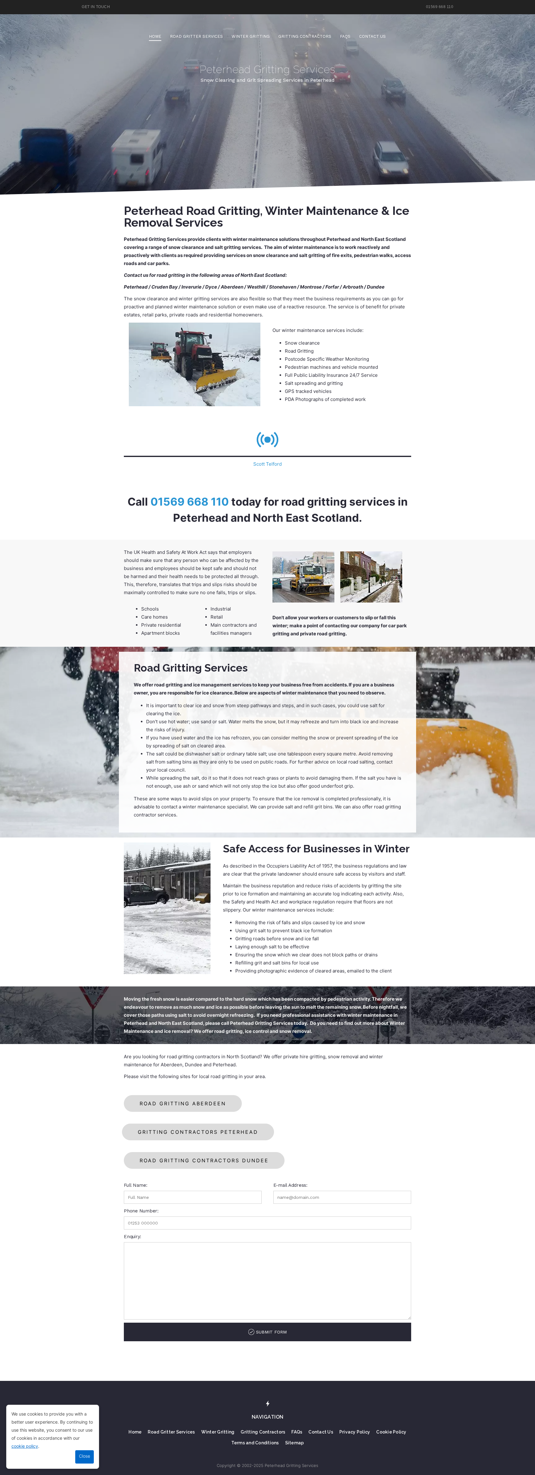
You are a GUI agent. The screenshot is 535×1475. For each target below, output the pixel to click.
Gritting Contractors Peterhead (198, 1132)
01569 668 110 (440, 7)
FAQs (345, 36)
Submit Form (271, 1331)
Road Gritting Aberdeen (183, 1103)
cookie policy (24, 1446)
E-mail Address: (290, 1185)
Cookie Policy (391, 1432)
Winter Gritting (251, 36)
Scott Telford (267, 464)
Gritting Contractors (304, 36)
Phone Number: (141, 1211)
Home (155, 36)
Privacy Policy (354, 1432)
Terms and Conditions (255, 1443)
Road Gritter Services (196, 36)
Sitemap (294, 1443)
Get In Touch (96, 7)
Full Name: (135, 1185)
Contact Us (372, 36)
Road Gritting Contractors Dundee (204, 1160)
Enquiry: (132, 1236)
